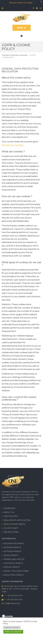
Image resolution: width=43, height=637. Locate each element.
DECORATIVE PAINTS (14, 543)
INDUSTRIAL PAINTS (14, 575)
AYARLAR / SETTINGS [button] (11, 627)
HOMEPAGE (9, 508)
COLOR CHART (11, 528)
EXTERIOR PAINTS (12, 551)
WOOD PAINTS (11, 555)
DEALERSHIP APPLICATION (17, 520)
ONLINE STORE (11, 532)
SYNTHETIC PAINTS (13, 563)
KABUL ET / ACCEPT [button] (13, 632)
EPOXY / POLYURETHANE (16, 571)
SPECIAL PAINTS (12, 567)
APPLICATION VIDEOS (14, 524)
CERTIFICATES (11, 516)
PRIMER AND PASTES (14, 559)
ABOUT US (9, 512)
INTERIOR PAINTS (12, 547)
